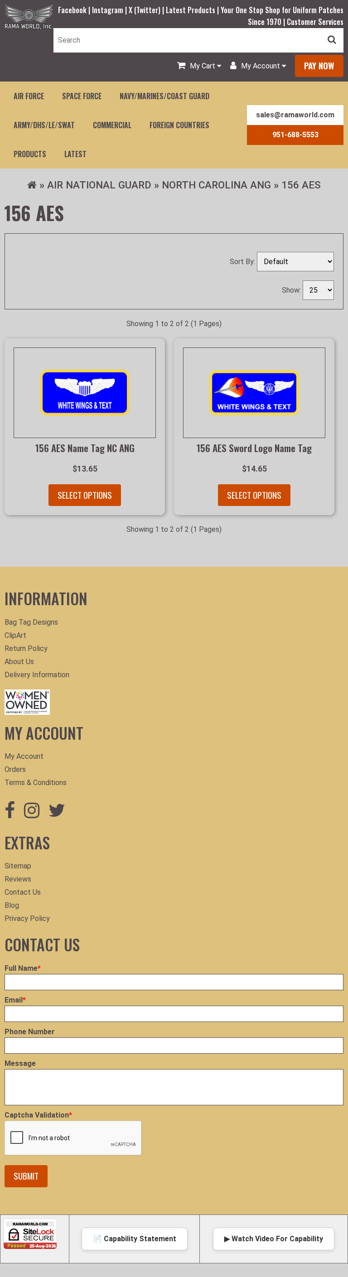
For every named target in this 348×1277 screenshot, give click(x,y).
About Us (19, 661)
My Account (24, 756)
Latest (75, 154)
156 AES (301, 185)
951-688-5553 (295, 134)
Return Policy (26, 648)
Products (30, 154)
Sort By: (243, 261)
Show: (292, 290)
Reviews (18, 879)
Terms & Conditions (36, 782)
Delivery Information (37, 674)
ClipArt (15, 635)
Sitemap (18, 866)
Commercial (112, 125)
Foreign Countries (179, 125)
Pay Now (319, 65)
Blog (12, 905)
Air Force (29, 96)
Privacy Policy (27, 918)
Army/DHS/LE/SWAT (44, 125)
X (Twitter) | (147, 10)
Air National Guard (99, 185)
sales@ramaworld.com (295, 115)
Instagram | (110, 10)
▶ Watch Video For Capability (273, 1238)
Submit (26, 1175)
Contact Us (23, 892)
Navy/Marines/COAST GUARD (164, 96)
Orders (15, 769)
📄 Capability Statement (134, 1238)
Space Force (82, 96)
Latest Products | (193, 10)
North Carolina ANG (216, 185)
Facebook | (75, 10)
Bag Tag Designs (31, 622)
